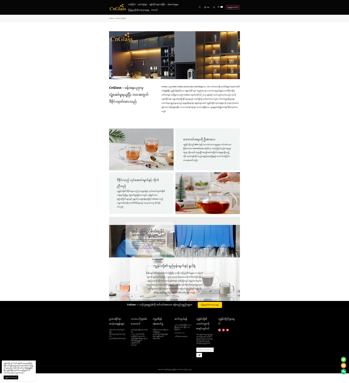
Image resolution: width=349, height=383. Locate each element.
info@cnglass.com (179, 333)
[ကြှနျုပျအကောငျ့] (214, 7)
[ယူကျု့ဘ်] (227, 330)
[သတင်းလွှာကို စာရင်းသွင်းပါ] (199, 355)
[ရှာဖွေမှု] (200, 7)
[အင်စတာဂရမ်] (219, 330)
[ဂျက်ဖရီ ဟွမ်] (343, 359)
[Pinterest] (223, 330)
